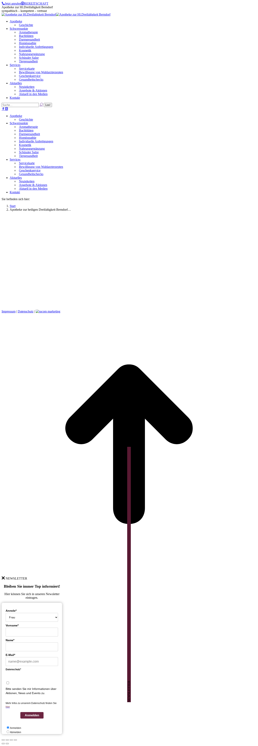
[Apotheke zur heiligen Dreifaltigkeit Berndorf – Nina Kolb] (102, 304)
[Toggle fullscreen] (11, 740)
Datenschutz (25, 311)
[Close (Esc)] (3, 740)
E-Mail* (10, 655)
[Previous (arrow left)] (3, 743)
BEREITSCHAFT (36, 3)
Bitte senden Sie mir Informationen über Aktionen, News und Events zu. (31, 691)
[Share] (7, 740)
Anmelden (32, 715)
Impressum (9, 311)
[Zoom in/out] (15, 740)
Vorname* (12, 625)
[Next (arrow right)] (7, 743)
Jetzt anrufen (13, 3)
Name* (10, 640)
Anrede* (11, 610)
